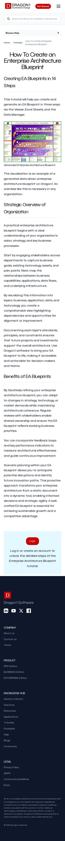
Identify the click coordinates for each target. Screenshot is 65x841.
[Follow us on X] (21, 610)
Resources (10, 710)
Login (32, 541)
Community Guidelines (16, 779)
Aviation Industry (13, 698)
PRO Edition (10, 666)
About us (9, 633)
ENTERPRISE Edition (15, 677)
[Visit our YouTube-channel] (13, 610)
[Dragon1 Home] (17, 6)
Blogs (7, 740)
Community (10, 746)
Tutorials (17, 42)
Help (6, 734)
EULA (7, 785)
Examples (9, 728)
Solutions (9, 704)
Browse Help (32, 33)
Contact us (10, 639)
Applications (11, 716)
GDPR (7, 773)
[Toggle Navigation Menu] (58, 6)
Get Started (43, 6)
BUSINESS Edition (14, 671)
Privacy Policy (11, 767)
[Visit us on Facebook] (29, 610)
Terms (7, 645)
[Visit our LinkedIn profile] (6, 610)
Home (7, 42)
